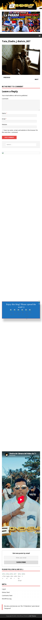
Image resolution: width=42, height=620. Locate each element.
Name (4, 113)
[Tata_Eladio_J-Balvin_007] (21, 74)
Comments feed (7, 595)
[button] (39, 35)
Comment (5, 99)
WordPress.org (6, 599)
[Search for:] (21, 144)
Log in (4, 589)
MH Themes (32, 616)
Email (4, 119)
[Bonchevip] (21, 8)
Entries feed (5, 592)
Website (4, 124)
